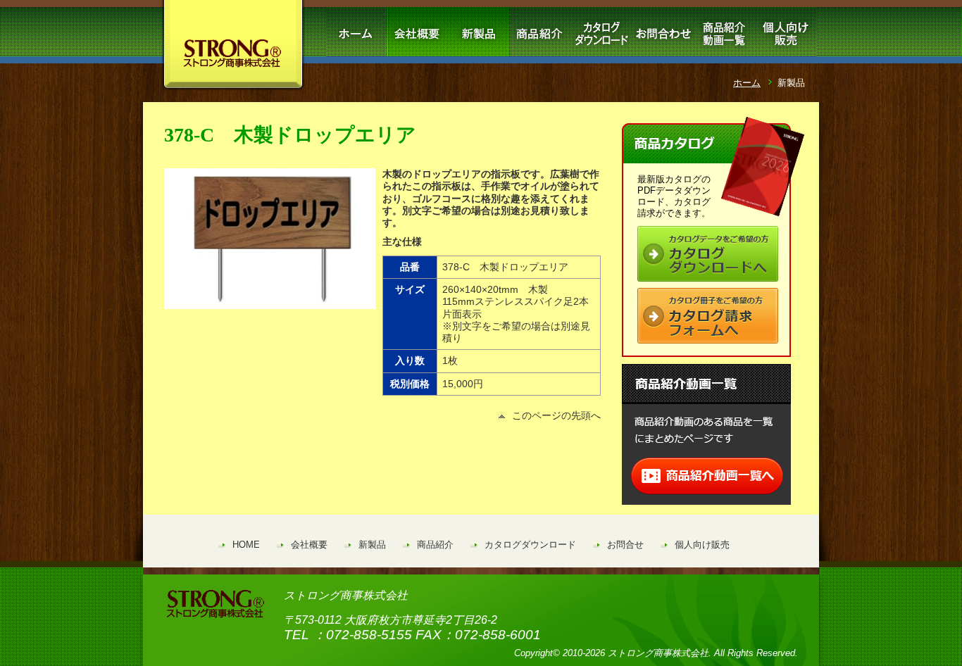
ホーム (747, 82)
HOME (246, 544)
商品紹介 (435, 544)
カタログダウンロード (530, 544)
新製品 (372, 544)
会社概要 (309, 544)
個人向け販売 (702, 544)
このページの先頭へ (556, 415)
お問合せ (625, 544)
